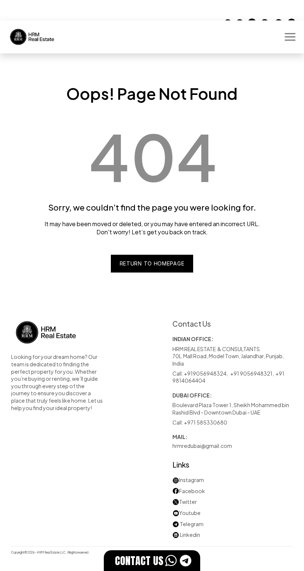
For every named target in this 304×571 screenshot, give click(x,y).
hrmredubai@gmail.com (202, 445)
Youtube (186, 512)
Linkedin (186, 534)
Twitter (188, 501)
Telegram (192, 523)
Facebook (192, 490)
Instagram (191, 479)
